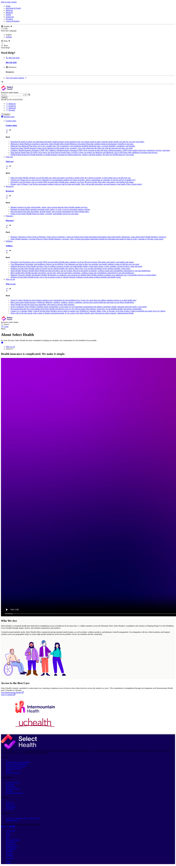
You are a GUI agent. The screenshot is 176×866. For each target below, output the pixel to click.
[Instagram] (8, 827)
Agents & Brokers (13, 21)
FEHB (8, 15)
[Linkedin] (11, 827)
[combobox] (12, 95)
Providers (9, 19)
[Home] (2, 343)
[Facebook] (2, 827)
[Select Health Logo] (19, 748)
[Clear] (26, 95)
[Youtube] (13, 827)
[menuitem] (90, 125)
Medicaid (9, 12)
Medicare (9, 10)
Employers (10, 17)
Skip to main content (9, 2)
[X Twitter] (5, 827)
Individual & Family (13, 8)
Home (8, 6)
